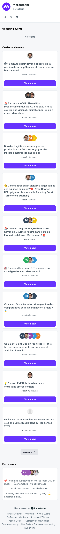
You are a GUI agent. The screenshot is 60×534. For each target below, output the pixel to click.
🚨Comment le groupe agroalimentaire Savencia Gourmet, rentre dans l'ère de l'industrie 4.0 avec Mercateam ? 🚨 (27, 232)
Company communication (37, 520)
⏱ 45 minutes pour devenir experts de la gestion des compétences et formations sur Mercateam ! (29, 67)
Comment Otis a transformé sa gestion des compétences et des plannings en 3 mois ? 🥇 (29, 307)
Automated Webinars (41, 517)
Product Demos (15, 520)
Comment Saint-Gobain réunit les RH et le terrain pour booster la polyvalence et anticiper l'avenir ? (28, 347)
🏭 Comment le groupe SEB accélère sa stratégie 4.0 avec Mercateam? (27, 270)
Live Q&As (26, 524)
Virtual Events (43, 513)
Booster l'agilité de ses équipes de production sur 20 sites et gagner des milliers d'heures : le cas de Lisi (26, 149)
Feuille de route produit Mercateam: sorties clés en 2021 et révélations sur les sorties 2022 (29, 423)
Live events (30, 528)
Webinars (29, 513)
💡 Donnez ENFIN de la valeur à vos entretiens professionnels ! (24, 385)
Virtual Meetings (14, 513)
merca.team (18, 9)
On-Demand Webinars (17, 517)
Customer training (10, 524)
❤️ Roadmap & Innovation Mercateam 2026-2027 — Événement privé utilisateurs (29, 482)
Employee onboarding (44, 524)
